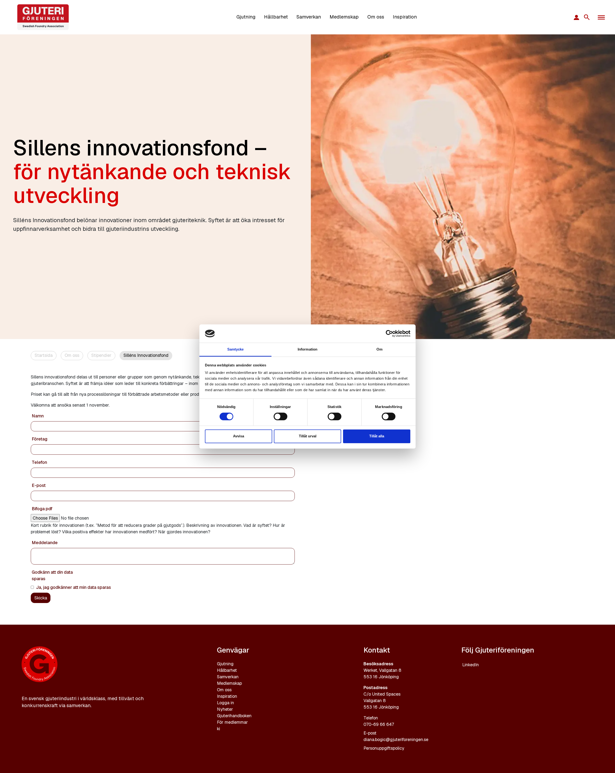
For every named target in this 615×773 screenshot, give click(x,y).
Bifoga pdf (42, 508)
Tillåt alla (376, 436)
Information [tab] (307, 349)
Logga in (225, 702)
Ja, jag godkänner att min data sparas (73, 587)
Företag (39, 439)
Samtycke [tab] (235, 349)
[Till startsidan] (43, 17)
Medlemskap (344, 17)
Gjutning (245, 17)
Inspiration (405, 17)
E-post (39, 485)
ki (218, 728)
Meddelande (45, 542)
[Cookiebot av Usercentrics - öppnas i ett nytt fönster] (389, 333)
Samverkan (308, 17)
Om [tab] (379, 349)
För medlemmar (232, 722)
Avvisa (238, 436)
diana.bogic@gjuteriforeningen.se (395, 739)
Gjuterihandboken (234, 715)
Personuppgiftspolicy (383, 748)
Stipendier (101, 355)
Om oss (375, 17)
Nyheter (225, 709)
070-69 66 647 (378, 724)
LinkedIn (470, 664)
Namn (38, 416)
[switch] (280, 416)
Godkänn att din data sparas (52, 575)
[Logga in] (578, 17)
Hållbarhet (276, 17)
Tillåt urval (307, 436)
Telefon (39, 462)
